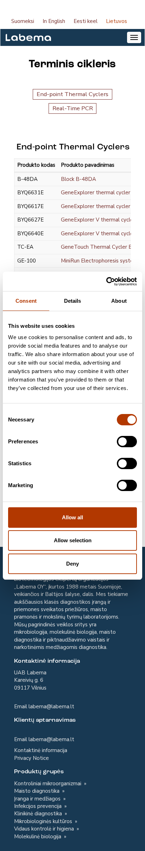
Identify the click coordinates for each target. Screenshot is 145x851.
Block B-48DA (78, 179)
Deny (72, 564)
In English (54, 21)
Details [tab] (72, 301)
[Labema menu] (25, 37)
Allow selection (73, 540)
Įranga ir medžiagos (38, 798)
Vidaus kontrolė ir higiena (44, 828)
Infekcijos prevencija (38, 806)
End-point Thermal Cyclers (72, 94)
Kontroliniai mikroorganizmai (48, 783)
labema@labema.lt (51, 706)
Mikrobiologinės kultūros (44, 821)
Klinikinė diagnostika (38, 813)
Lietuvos (116, 21)
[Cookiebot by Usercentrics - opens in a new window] (106, 281)
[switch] (127, 441)
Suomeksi (22, 21)
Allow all (72, 517)
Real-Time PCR (72, 108)
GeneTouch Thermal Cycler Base (101, 246)
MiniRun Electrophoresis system (99, 260)
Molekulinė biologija (38, 836)
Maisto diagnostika (37, 790)
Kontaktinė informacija (40, 750)
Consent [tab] (26, 301)
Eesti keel (85, 21)
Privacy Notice (31, 758)
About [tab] (119, 301)
